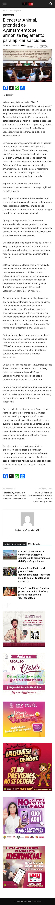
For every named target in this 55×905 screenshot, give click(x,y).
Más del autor (34, 544)
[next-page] (9, 605)
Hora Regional (15, 10)
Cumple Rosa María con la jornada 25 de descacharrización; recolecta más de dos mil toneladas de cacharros (34, 575)
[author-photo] (27, 526)
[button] (4, 4)
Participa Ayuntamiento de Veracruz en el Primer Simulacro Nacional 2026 (14, 495)
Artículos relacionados (15, 544)
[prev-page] (4, 605)
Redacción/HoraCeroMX (15, 45)
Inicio (5, 10)
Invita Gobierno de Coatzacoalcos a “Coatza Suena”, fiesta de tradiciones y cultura (40, 497)
